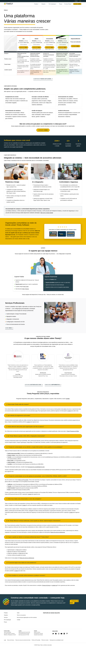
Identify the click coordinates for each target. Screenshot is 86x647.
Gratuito (23, 47)
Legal (5, 640)
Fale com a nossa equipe (46, 212)
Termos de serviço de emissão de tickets (22, 640)
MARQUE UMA (74, 602)
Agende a (77, 3)
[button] (43, 79)
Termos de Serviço (46, 585)
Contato (76, 1)
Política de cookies (44, 640)
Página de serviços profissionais (57, 532)
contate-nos (54, 585)
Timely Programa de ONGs (73, 431)
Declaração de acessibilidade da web (36, 466)
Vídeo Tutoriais (25, 288)
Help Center (26, 286)
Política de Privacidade (23, 479)
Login (80, 1)
